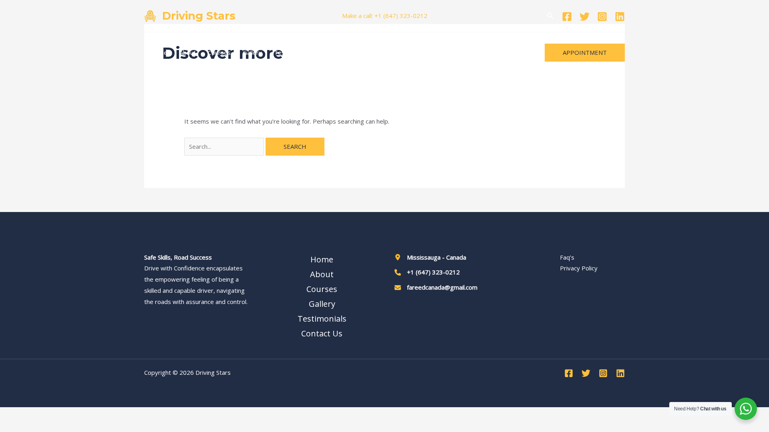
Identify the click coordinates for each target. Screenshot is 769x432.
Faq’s (567, 257)
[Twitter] (585, 17)
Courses (219, 52)
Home (158, 52)
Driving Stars (199, 15)
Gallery (252, 52)
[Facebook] (567, 17)
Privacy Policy (579, 268)
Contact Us (336, 52)
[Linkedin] (620, 17)
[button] (550, 16)
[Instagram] (602, 17)
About (187, 52)
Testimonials (291, 52)
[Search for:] (225, 146)
